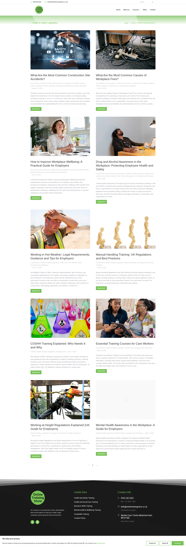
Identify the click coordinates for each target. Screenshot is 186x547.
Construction (35, 83)
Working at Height (73, 86)
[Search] (152, 2)
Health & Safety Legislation (60, 170)
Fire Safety (74, 83)
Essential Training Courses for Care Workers (125, 343)
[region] (93, 541)
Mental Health (84, 170)
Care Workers (100, 83)
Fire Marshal (66, 83)
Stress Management (52, 172)
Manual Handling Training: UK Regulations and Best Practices (123, 256)
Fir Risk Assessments (53, 83)
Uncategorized (61, 86)
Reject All (165, 543)
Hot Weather (73, 263)
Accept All (177, 543)
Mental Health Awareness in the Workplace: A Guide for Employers (125, 426)
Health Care (113, 86)
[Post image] (60, 50)
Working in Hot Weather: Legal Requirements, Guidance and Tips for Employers (60, 256)
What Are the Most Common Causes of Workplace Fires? (121, 77)
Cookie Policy (101, 543)
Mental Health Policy (37, 172)
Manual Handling (49, 86)
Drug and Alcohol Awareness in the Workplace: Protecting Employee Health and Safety (124, 165)
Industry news (101, 176)
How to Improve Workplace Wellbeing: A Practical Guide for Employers (56, 163)
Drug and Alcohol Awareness (40, 170)
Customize (152, 543)
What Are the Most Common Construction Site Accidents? (60, 77)
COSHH (42, 83)
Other (118, 176)
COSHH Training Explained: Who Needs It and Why (58, 345)
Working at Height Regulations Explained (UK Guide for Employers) (60, 426)
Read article (36, 109)
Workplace (83, 86)
